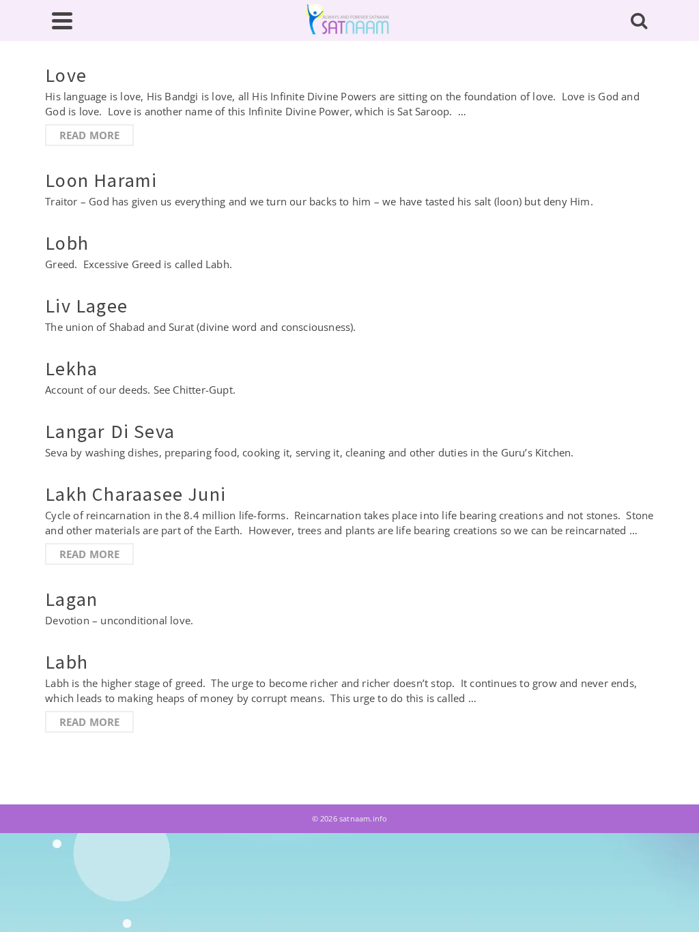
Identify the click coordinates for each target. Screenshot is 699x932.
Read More (89, 135)
